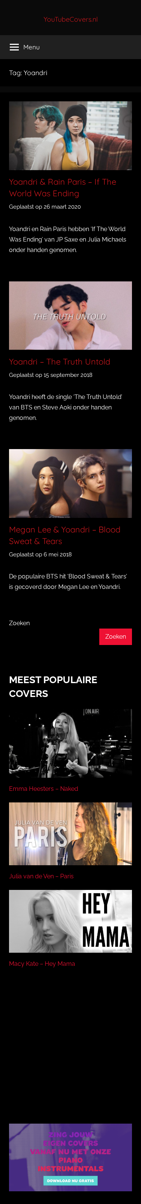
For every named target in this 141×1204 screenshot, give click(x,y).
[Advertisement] (70, 1055)
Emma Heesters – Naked (43, 788)
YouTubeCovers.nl (71, 19)
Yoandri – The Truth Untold (59, 361)
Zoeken (19, 623)
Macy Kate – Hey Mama (42, 963)
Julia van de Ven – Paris (41, 876)
